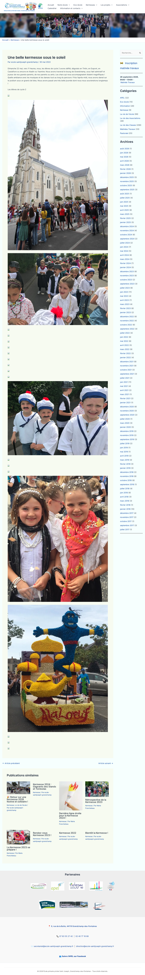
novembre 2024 (127, 230)
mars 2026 (124, 165)
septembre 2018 (127, 484)
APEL (122, 98)
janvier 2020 (125, 427)
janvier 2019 (125, 468)
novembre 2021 (126, 366)
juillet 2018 (124, 488)
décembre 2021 (126, 361)
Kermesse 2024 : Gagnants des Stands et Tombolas (44, 786)
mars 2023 (124, 304)
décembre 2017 (126, 513)
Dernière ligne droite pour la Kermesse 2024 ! (70, 815)
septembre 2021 (127, 374)
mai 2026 (124, 157)
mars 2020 (124, 423)
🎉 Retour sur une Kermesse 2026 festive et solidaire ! (17, 799)
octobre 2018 (126, 480)
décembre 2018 (126, 472)
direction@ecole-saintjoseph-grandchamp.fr (95, 946)
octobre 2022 (126, 325)
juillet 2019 (124, 443)
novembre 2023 (127, 275)
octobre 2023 (126, 280)
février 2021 (125, 398)
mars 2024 (124, 259)
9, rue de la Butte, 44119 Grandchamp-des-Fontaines (74, 926)
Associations (121, 5)
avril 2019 (124, 456)
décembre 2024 (127, 226)
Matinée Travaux (128, 82)
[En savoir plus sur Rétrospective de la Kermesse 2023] (97, 789)
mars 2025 (124, 214)
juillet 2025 (125, 198)
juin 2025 (124, 202)
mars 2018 (124, 501)
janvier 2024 (125, 267)
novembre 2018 (126, 476)
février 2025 (125, 218)
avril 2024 (124, 255)
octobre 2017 (126, 521)
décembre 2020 (127, 406)
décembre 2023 (127, 271)
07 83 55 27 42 (66, 936)
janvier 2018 (125, 509)
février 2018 (125, 505)
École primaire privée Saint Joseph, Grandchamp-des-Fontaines (19, 10)
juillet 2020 (125, 419)
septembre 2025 (127, 189)
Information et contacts (70, 8)
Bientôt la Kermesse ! (96, 833)
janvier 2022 (125, 357)
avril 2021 (124, 390)
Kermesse (10, 805)
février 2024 (125, 263)
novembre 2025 (127, 181)
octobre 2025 (126, 185)
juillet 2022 (125, 333)
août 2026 (124, 148)
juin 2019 (124, 447)
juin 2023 (124, 292)
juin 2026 (124, 153)
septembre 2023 (127, 284)
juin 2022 (124, 337)
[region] (72, 25)
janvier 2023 (125, 312)
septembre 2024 (127, 239)
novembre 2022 (127, 320)
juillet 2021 (124, 378)
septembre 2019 (127, 439)
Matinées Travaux (127, 129)
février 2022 (125, 353)
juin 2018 (124, 492)
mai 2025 (124, 206)
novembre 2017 (126, 517)
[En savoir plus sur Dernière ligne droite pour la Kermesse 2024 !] (70, 796)
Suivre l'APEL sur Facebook (74, 956)
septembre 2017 (127, 525)
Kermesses (90, 5)
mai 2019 (124, 452)
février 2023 (125, 308)
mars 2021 (124, 394)
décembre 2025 (127, 177)
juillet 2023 (125, 288)
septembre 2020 (127, 415)
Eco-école (78, 5)
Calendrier (52, 8)
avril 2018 (124, 497)
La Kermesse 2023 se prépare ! (18, 848)
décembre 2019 (126, 431)
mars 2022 (124, 349)
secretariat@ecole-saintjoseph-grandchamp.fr (53, 946)
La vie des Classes (128, 125)
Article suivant (105, 763)
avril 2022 (124, 345)
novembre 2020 (127, 411)
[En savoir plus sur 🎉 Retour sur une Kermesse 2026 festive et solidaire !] (18, 787)
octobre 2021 (126, 370)
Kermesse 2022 (67, 833)
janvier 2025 (125, 222)
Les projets (105, 5)
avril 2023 (124, 300)
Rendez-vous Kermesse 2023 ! (42, 834)
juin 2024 (124, 247)
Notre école (63, 5)
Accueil (51, 5)
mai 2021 (124, 386)
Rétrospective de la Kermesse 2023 (95, 800)
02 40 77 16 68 (82, 936)
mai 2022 (124, 341)
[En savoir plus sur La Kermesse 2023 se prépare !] (18, 837)
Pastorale (124, 133)
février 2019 (125, 464)
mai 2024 (124, 251)
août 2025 (124, 193)
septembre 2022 (127, 329)
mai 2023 (124, 296)
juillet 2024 (125, 243)
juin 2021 (124, 382)
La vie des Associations (130, 118)
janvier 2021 (125, 402)
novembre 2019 (126, 435)
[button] (69, 5)
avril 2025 (124, 210)
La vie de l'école (21, 805)
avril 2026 (124, 161)
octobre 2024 (126, 234)
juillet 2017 (124, 529)
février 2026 (125, 169)
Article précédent (11, 763)
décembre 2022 (127, 316)
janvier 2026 (125, 173)
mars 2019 (124, 460)
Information (125, 106)
